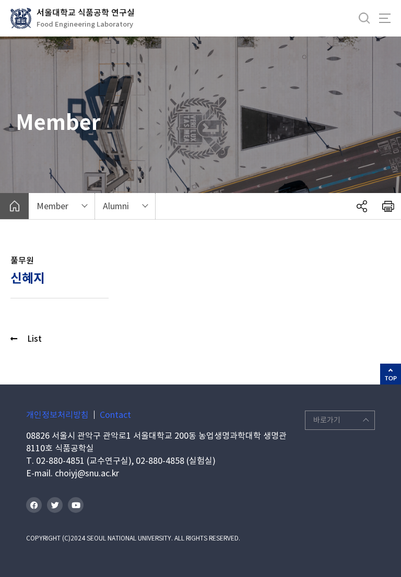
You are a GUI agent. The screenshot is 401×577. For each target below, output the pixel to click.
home (14, 206)
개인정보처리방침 (57, 415)
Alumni (116, 206)
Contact (115, 415)
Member (52, 206)
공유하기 (362, 206)
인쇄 (388, 206)
